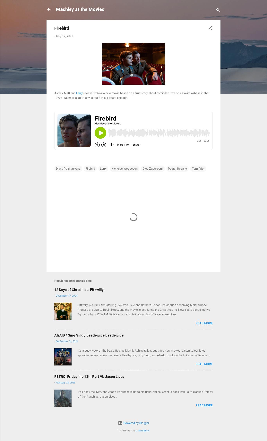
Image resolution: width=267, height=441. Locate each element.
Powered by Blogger (136, 423)
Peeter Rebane (177, 168)
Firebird (90, 168)
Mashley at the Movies (80, 9)
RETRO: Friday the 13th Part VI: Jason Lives (89, 376)
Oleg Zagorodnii (153, 168)
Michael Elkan (142, 430)
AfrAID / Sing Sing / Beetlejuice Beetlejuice (89, 335)
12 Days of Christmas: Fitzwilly (79, 290)
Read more (204, 323)
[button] (210, 29)
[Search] (218, 11)
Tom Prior (198, 168)
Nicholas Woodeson (125, 168)
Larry (79, 93)
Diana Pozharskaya (68, 168)
